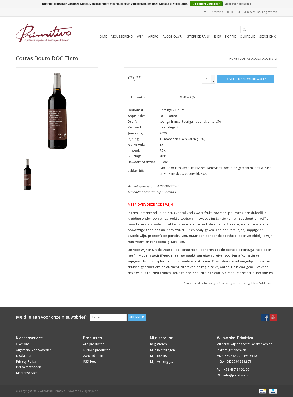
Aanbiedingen (93, 355)
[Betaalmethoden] (262, 391)
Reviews (187, 97)
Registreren (158, 344)
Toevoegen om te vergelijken (239, 283)
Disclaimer (24, 355)
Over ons (23, 344)
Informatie (136, 97)
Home (102, 36)
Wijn (140, 36)
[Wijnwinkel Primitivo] (44, 32)
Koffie (230, 36)
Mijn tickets (158, 355)
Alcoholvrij (173, 36)
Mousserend (122, 36)
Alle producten (93, 344)
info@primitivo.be (236, 375)
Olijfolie (247, 36)
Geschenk (267, 36)
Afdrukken (267, 283)
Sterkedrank (198, 36)
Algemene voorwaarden (34, 350)
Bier (217, 36)
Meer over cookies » (238, 4)
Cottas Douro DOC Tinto (258, 59)
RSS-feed (90, 361)
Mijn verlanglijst (161, 361)
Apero (153, 36)
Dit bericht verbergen (206, 4)
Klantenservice (27, 373)
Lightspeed (91, 391)
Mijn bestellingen (162, 350)
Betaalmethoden (28, 367)
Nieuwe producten (96, 350)
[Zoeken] (242, 29)
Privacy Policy (26, 361)
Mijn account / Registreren (260, 12)
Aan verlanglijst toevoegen (201, 283)
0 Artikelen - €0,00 (221, 12)
